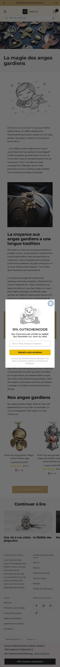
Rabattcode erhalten (30, 352)
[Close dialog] (50, 303)
